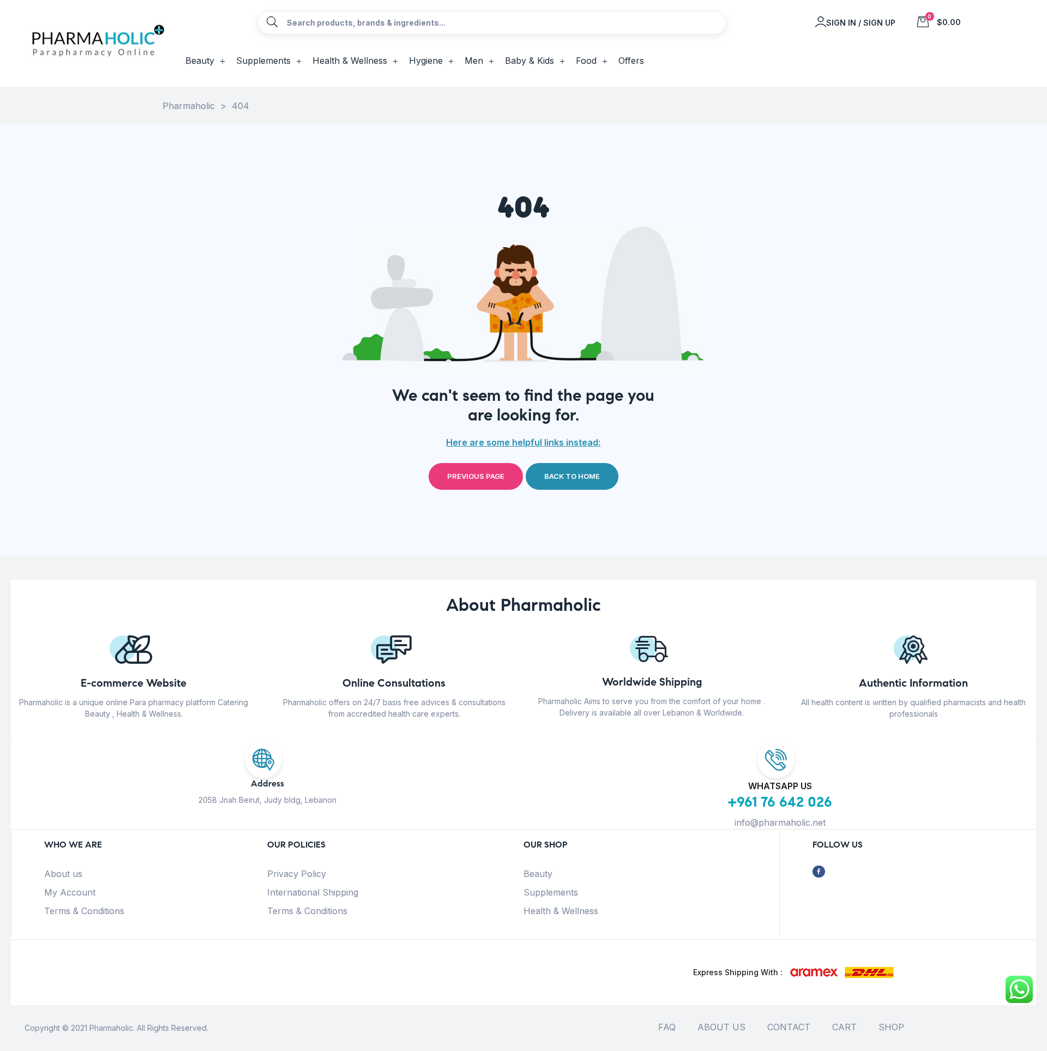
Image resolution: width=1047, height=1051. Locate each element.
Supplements (551, 892)
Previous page (475, 476)
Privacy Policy (296, 873)
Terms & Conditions (84, 910)
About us (63, 873)
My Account (69, 892)
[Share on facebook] (819, 872)
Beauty (538, 873)
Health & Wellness (561, 910)
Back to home (572, 476)
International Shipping (312, 892)
